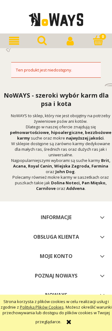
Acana (19, 166)
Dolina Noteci (65, 183)
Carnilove (46, 188)
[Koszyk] (98, 40)
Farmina (99, 166)
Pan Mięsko (93, 183)
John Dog (65, 171)
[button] (14, 41)
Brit (105, 160)
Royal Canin (40, 166)
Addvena (75, 188)
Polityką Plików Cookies (42, 307)
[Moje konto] (70, 41)
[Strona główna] (56, 18)
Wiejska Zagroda (71, 166)
